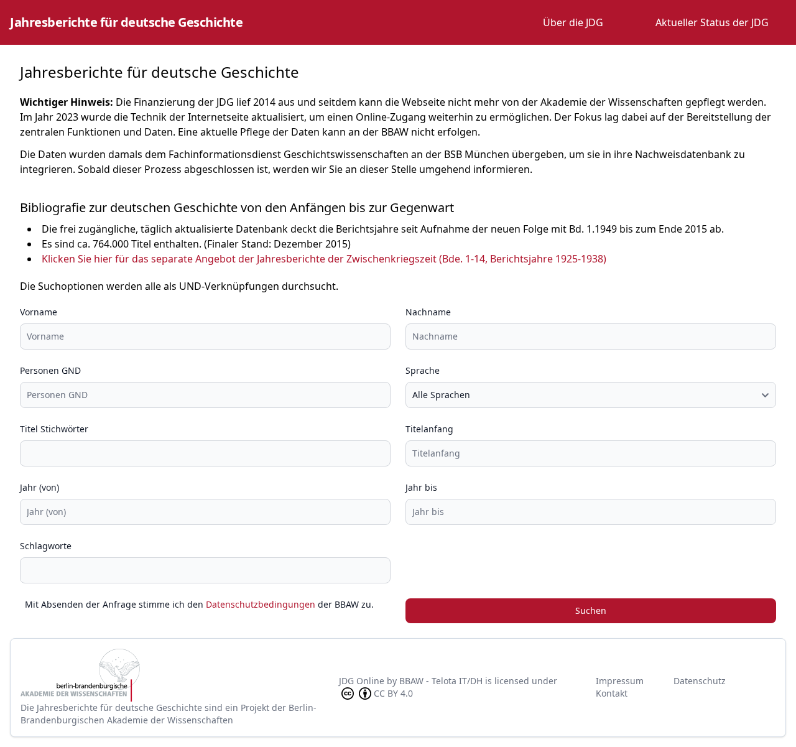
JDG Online (361, 681)
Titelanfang (429, 429)
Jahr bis (421, 487)
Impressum (620, 681)
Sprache (422, 370)
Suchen (590, 610)
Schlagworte (46, 546)
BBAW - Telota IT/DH (441, 681)
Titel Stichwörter (54, 429)
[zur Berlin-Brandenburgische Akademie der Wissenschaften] (180, 675)
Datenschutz (699, 681)
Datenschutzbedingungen (260, 604)
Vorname (38, 312)
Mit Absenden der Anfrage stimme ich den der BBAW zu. (199, 604)
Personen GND (50, 370)
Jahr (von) (39, 487)
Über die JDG (573, 22)
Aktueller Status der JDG (712, 22)
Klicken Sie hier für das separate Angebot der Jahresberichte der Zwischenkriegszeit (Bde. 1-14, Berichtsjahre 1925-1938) (324, 259)
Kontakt (611, 693)
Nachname (428, 312)
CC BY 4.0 (393, 693)
